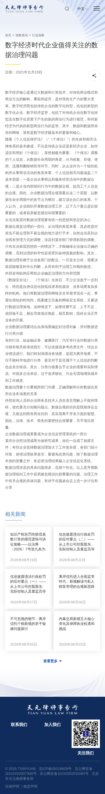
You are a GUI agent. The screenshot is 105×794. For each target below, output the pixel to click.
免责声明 (30, 786)
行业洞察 (38, 35)
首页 (8, 35)
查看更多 (50, 661)
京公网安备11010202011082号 (64, 773)
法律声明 (12, 786)
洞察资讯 (22, 35)
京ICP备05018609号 (55, 769)
